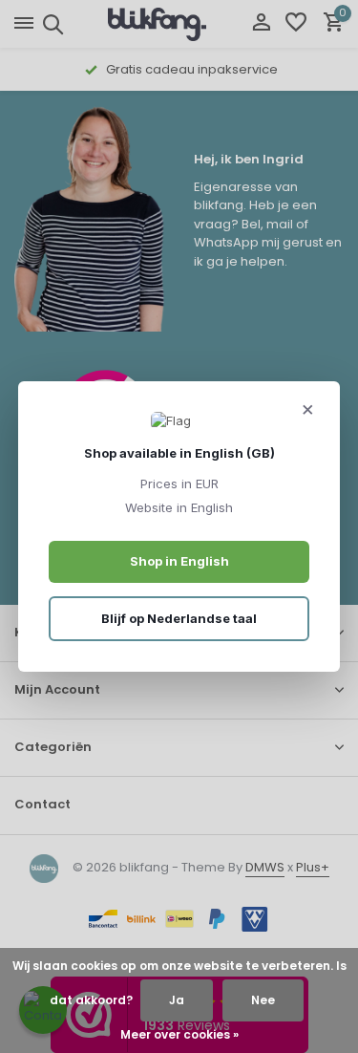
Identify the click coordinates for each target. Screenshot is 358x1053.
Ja (176, 1000)
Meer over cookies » (179, 1034)
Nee (263, 1000)
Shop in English (179, 561)
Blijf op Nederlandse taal (179, 618)
